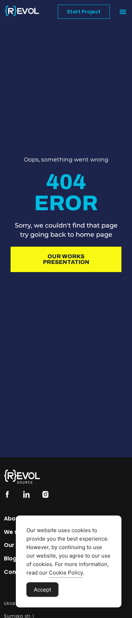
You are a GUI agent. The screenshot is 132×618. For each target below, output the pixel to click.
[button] (123, 11)
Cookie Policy (66, 572)
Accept (42, 589)
